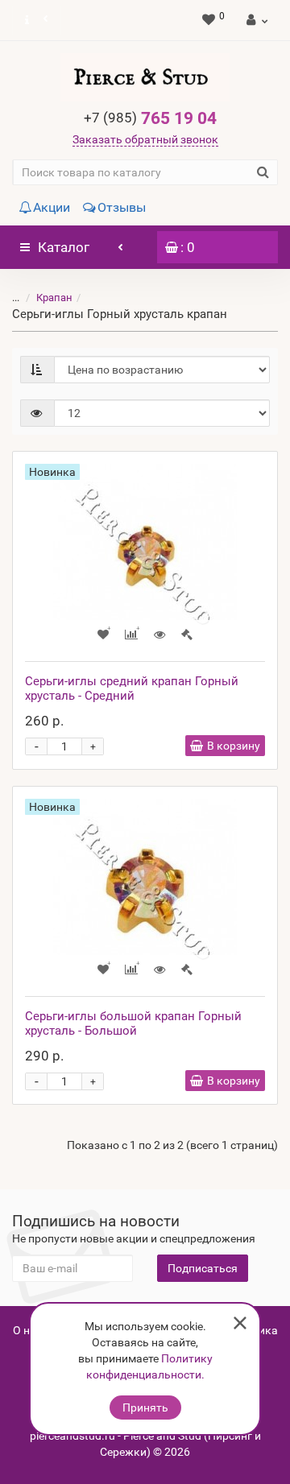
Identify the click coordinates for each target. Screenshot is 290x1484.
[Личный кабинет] (255, 20)
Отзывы (121, 207)
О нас (27, 1330)
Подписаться (203, 1268)
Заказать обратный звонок (145, 139)
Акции (51, 207)
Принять (145, 1407)
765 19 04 (150, 118)
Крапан (54, 297)
